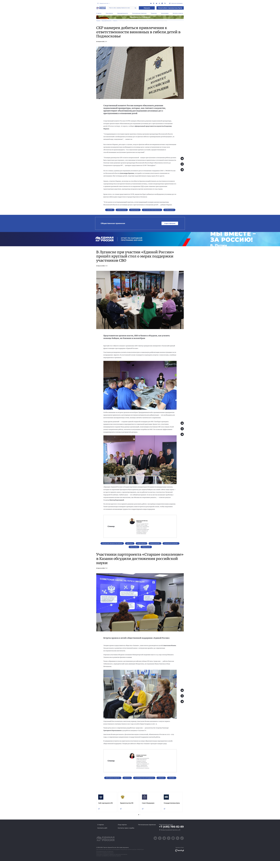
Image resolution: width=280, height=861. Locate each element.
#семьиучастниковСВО (171, 543)
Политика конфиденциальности (105, 853)
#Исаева (171, 777)
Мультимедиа (164, 13)
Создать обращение (169, 223)
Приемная (154, 13)
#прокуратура (135, 210)
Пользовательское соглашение (104, 851)
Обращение (147, 8)
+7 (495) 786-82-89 (171, 826)
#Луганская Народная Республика (112, 543)
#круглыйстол (141, 543)
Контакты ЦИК (102, 828)
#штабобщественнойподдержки (144, 777)
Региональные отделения (139, 13)
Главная (98, 20)
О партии (98, 13)
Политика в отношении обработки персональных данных (111, 854)
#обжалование (121, 210)
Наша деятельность (122, 13)
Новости (115, 20)
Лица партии (109, 13)
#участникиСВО (154, 543)
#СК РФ (110, 210)
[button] (138, 814)
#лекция (161, 777)
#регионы (130, 543)
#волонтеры (134, 547)
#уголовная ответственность (152, 210)
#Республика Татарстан (113, 777)
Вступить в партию (178, 13)
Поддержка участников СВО (140, 17)
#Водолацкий (146, 547)
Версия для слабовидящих (177, 3)
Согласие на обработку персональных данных (108, 855)
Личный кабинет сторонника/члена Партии (170, 8)
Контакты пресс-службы (126, 828)
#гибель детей (169, 210)
